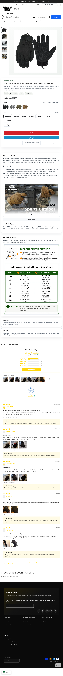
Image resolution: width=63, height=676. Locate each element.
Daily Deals (18, 4)
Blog (5, 630)
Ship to (39, 4)
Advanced (10, 13)
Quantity (6, 125)
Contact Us (7, 627)
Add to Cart (31, 132)
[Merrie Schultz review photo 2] (14, 445)
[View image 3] (4, 43)
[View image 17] (4, 56)
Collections (26, 621)
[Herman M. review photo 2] (14, 543)
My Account (45, 621)
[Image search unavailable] (34, 17)
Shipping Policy (8, 639)
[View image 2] (4, 36)
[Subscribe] (32, 606)
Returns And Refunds (9, 642)
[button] (23, 358)
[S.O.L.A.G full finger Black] (6, 107)
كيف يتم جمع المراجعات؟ (9, 563)
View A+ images (31, 219)
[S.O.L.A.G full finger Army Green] (19, 107)
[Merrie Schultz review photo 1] (6, 445)
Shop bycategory (17, 9)
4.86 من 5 (36, 353)
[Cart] (60, 5)
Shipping (31, 322)
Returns (31, 333)
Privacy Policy (27, 624)
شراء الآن (31, 138)
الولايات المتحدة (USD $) (11, 660)
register (11, 4)
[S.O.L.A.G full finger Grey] (12, 107)
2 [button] (29, 562)
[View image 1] (4, 30)
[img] (6, 404)
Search (56, 17)
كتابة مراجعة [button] (31, 369)
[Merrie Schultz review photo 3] (23, 445)
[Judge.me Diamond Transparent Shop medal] (31, 390)
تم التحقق (30, 396)
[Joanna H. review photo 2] (14, 509)
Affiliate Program (8, 624)
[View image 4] (4, 50)
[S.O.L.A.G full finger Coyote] (25, 107)
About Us (6, 621)
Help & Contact (26, 4)
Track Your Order (47, 624)
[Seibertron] (7, 8)
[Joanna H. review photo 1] (6, 509)
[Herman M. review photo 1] (6, 543)
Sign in (5, 4)
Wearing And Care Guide (10, 644)
